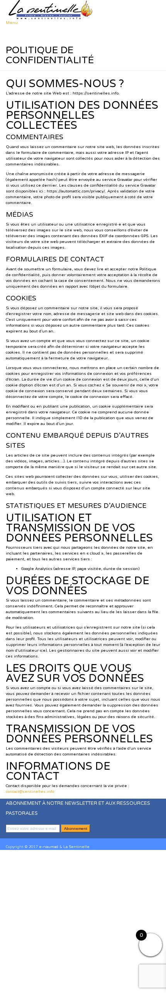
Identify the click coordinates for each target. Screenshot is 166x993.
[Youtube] (16, 835)
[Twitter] (10, 835)
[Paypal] (22, 835)
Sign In (50, 984)
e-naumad (48, 847)
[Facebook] (7, 835)
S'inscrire (33, 984)
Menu (12, 22)
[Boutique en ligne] (19, 835)
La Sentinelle (76, 847)
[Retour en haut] (7, 841)
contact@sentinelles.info (30, 791)
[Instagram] (13, 835)
